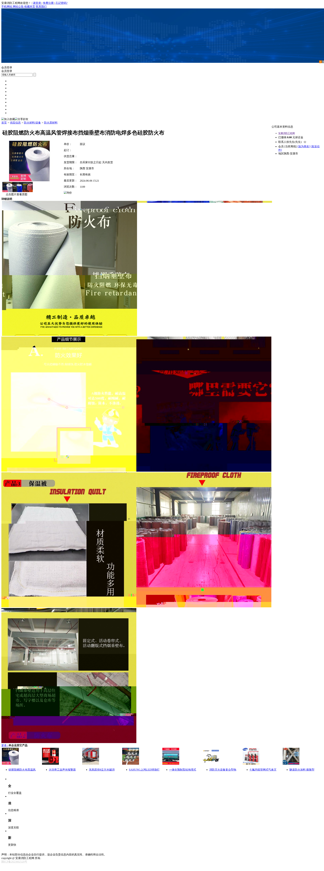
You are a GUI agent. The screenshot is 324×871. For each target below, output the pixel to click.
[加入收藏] (8, 119)
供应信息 (13, 91)
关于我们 (18, 851)
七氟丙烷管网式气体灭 (262, 769)
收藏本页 (29, 6)
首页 (4, 122)
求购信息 (13, 95)
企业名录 (13, 105)
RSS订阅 (121, 851)
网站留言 (110, 851)
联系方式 (29, 851)
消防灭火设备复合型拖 (222, 769)
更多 (5, 745)
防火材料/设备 (32, 122)
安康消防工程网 (286, 133)
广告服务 (87, 851)
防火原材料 (51, 122)
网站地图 (64, 851)
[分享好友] (21, 119)
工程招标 (13, 88)
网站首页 (13, 81)
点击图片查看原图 (16, 194)
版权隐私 (52, 851)
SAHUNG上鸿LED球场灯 (144, 769)
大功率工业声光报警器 (62, 769)
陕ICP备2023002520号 (14, 861)
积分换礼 (98, 851)
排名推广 (75, 851)
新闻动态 (13, 84)
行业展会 (13, 109)
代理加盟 (13, 112)
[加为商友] (304, 146)
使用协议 (41, 851)
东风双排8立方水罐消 (102, 769)
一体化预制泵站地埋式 (182, 769)
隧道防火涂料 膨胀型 (301, 769)
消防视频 (13, 98)
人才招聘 (13, 102)
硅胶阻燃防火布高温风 (22, 769)
